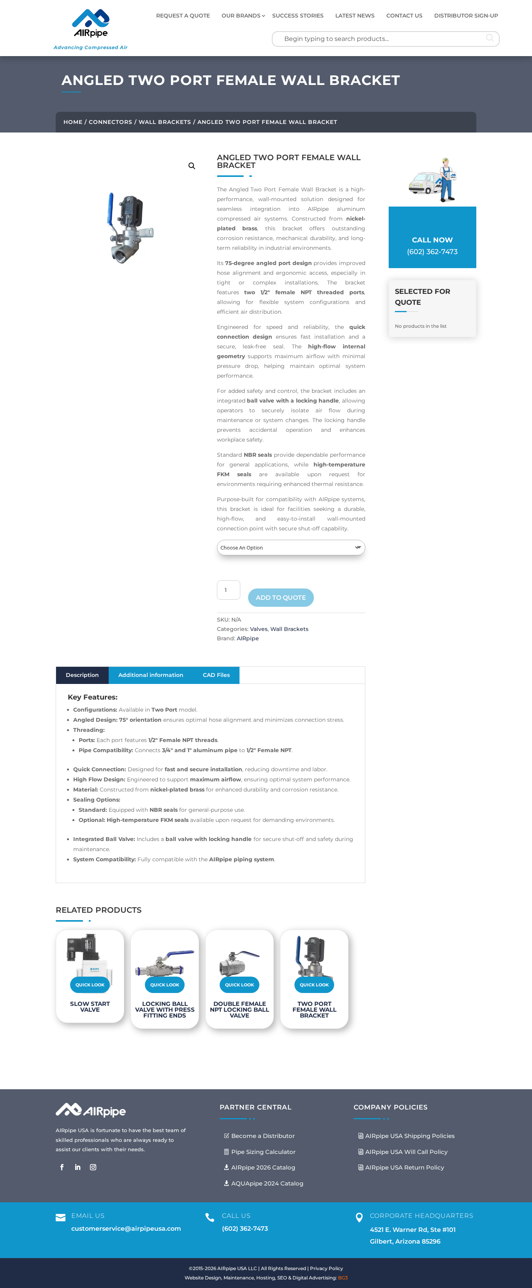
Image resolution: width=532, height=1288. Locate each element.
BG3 (343, 1278)
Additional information (150, 674)
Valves (259, 629)
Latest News (355, 15)
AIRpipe (248, 638)
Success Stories (298, 15)
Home (73, 121)
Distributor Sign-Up (466, 15)
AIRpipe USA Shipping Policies (410, 1136)
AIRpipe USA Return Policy (404, 1167)
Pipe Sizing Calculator (263, 1151)
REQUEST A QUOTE (183, 15)
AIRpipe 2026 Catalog (263, 1167)
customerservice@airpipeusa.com (126, 1228)
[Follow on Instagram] (93, 1167)
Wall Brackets (165, 121)
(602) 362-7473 (245, 1228)
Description (82, 674)
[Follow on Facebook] (62, 1167)
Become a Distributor (263, 1136)
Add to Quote (281, 597)
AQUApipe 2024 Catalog (267, 1183)
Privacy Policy (326, 1268)
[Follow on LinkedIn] (77, 1167)
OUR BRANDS (241, 15)
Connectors (110, 121)
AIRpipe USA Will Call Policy (406, 1151)
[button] (192, 166)
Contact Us (404, 15)
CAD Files (216, 674)
